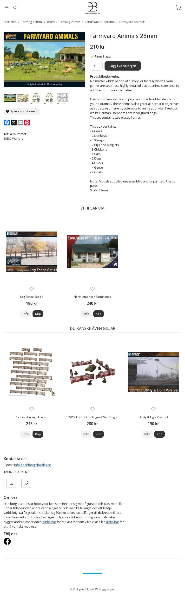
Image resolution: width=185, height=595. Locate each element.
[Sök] (15, 8)
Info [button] (26, 314)
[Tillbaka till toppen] (178, 588)
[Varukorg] (178, 7)
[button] (38, 313)
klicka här (112, 522)
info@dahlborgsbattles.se (32, 465)
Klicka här (49, 522)
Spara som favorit (23, 111)
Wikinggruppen (105, 589)
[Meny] (6, 7)
